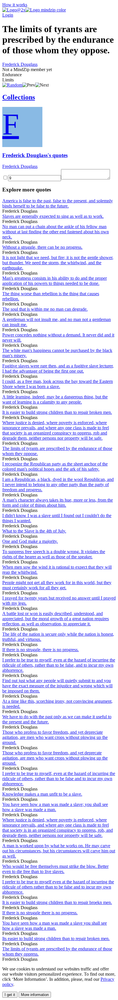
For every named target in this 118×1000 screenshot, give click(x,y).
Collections (18, 97)
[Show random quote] (12, 85)
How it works (14, 4)
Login (7, 15)
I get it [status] (10, 995)
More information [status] (35, 995)
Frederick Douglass (20, 64)
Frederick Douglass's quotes (35, 155)
